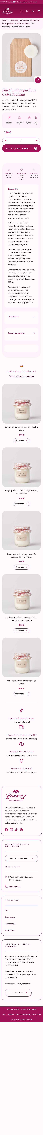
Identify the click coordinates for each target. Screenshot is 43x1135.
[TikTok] (16, 830)
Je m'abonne (16, 993)
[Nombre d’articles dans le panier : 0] (39, 11)
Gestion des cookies (28, 1009)
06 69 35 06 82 (15, 886)
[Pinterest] (21, 830)
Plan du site (37, 1014)
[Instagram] (11, 830)
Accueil (5, 20)
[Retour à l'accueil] (7, 11)
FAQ (6, 910)
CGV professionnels (23, 1014)
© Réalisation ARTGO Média (21, 1020)
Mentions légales (13, 1009)
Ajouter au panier (17, 148)
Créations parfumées (19, 20)
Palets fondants (22, 23)
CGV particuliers (8, 1014)
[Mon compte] (33, 11)
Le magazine (10, 923)
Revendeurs (10, 917)
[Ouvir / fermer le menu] (21, 11)
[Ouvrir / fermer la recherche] (27, 11)
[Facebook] (6, 830)
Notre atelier (10, 930)
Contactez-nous (19, 858)
